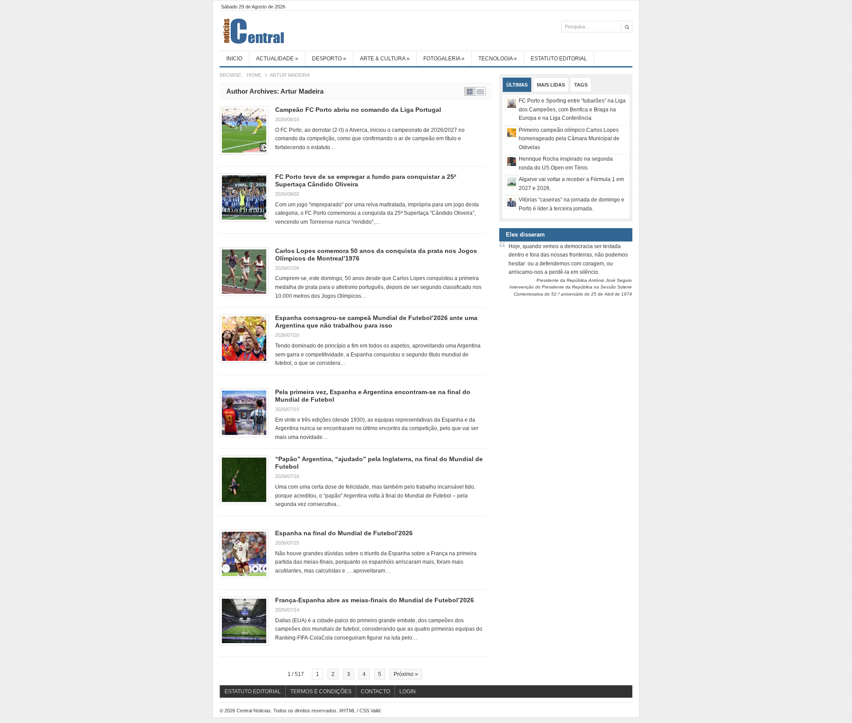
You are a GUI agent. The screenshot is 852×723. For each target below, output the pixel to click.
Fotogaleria (444, 58)
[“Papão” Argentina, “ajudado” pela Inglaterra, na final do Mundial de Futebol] (244, 479)
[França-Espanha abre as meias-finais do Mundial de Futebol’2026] (244, 621)
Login (407, 691)
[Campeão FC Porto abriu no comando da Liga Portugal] (244, 130)
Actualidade (277, 58)
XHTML (347, 710)
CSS (364, 710)
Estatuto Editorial (559, 58)
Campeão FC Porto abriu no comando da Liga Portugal (358, 109)
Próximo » (406, 674)
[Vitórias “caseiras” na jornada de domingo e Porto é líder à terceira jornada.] (511, 202)
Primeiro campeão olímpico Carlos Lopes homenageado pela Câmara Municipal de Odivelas (569, 138)
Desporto (329, 58)
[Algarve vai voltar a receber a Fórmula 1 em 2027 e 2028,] (511, 182)
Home (254, 75)
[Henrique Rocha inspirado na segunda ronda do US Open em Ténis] (511, 161)
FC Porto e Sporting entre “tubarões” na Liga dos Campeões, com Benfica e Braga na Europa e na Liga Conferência (572, 109)
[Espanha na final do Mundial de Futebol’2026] (244, 553)
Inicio (234, 58)
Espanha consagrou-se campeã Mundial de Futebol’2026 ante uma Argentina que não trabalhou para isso (376, 321)
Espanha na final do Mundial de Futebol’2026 (344, 533)
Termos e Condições (320, 691)
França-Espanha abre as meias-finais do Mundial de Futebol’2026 (374, 600)
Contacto (375, 691)
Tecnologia (497, 58)
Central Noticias (286, 30)
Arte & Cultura (385, 58)
